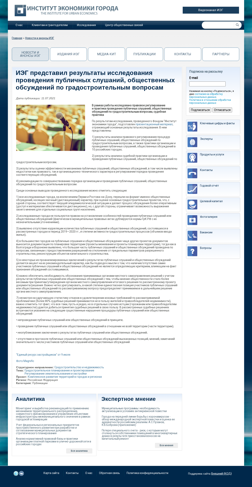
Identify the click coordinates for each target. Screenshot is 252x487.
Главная (17, 38)
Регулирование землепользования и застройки (56, 373)
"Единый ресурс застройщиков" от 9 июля (43, 354)
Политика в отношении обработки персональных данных (210, 101)
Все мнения (166, 445)
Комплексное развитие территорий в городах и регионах (65, 376)
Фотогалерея (208, 216)
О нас (19, 25)
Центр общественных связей (124, 25)
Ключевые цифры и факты (217, 123)
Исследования (86, 25)
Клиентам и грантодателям (50, 25)
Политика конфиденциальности (147, 473)
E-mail (193, 77)
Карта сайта (51, 473)
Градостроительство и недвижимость (79, 367)
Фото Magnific (25, 361)
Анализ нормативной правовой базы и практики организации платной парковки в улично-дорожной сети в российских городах (53, 441)
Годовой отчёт (209, 185)
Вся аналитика (79, 451)
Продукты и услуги (212, 154)
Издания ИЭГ (68, 54)
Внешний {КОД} (221, 473)
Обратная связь (109, 473)
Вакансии (206, 232)
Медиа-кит (106, 54)
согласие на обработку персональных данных (206, 95)
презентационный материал (154, 124)
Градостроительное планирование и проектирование (59, 370)
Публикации (144, 54)
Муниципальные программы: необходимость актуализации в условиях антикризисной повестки (134, 410)
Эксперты (206, 138)
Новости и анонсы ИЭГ (39, 38)
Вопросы (205, 248)
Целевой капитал (211, 201)
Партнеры (221, 54)
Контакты (182, 54)
